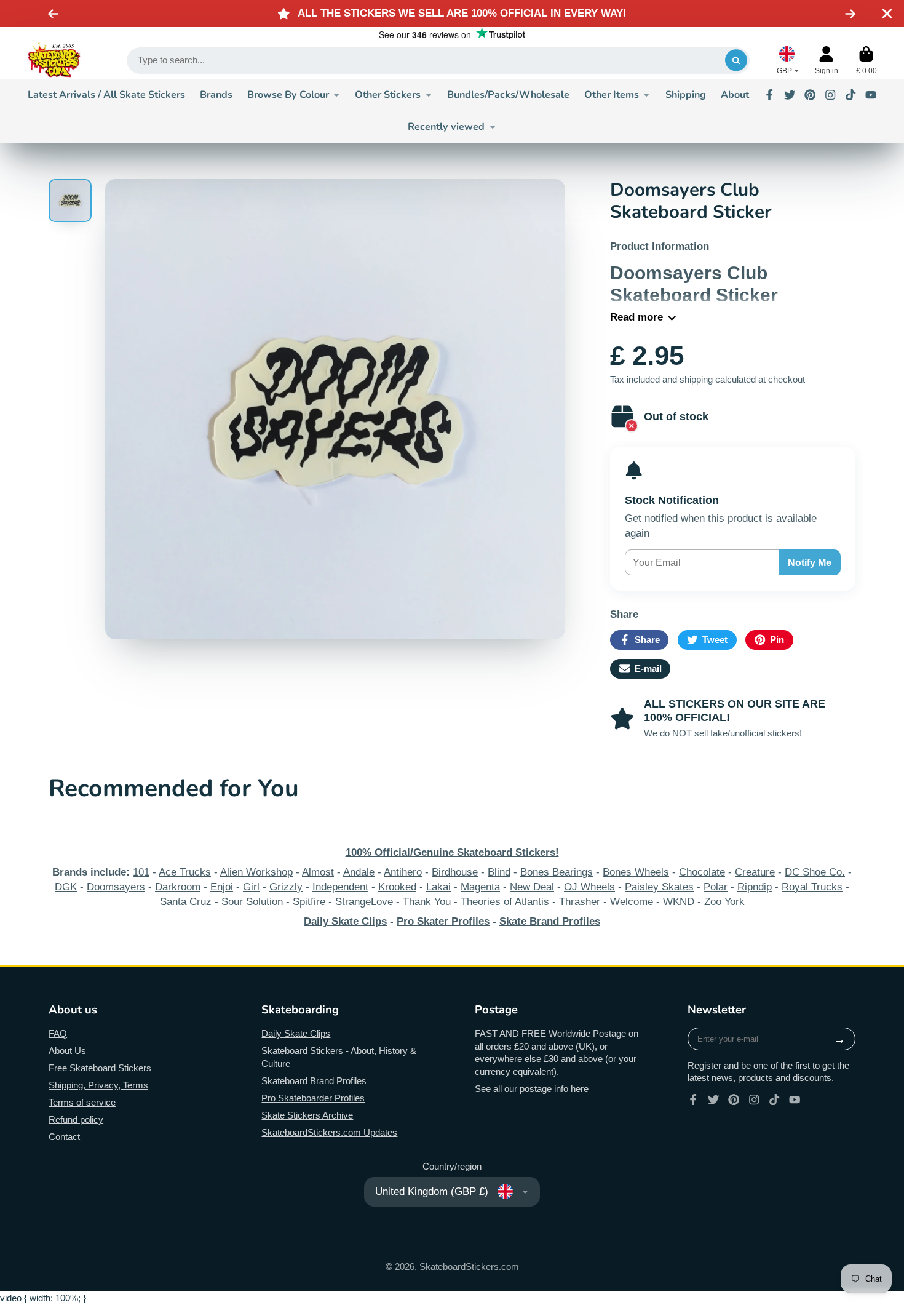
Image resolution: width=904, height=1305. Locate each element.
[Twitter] (789, 94)
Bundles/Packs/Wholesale (508, 95)
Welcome (631, 902)
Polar (716, 887)
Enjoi (221, 887)
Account (826, 60)
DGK (66, 887)
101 (141, 872)
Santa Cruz (186, 902)
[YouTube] (870, 94)
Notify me (809, 562)
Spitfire (309, 902)
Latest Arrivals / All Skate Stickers (106, 95)
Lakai (438, 887)
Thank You (427, 902)
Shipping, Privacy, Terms (98, 1085)
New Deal (532, 887)
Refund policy (76, 1120)
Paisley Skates (659, 887)
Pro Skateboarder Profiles (313, 1098)
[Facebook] (769, 94)
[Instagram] (830, 94)
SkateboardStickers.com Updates (329, 1133)
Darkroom (177, 887)
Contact (64, 1137)
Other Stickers (388, 95)
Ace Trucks (185, 872)
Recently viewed (446, 127)
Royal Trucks (812, 887)
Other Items (611, 95)
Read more (636, 317)
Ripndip (754, 887)
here (580, 1089)
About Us (67, 1051)
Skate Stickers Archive (307, 1115)
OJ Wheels (589, 887)
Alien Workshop (256, 872)
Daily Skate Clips (295, 1034)
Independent (340, 887)
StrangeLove (364, 902)
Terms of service (82, 1102)
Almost (318, 872)
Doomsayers (116, 887)
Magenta (480, 887)
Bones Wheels (636, 872)
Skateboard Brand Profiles (314, 1081)
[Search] (736, 60)
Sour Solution (252, 902)
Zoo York (724, 902)
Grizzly (286, 887)
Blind (499, 872)
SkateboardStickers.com (469, 1267)
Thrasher (579, 902)
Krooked (397, 887)
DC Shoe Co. (815, 872)
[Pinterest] (809, 94)
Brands (216, 95)
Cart (866, 60)
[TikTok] (850, 94)
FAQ (58, 1034)
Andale (359, 872)
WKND (678, 902)
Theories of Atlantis (505, 902)
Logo (54, 60)
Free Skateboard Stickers (100, 1068)
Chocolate (702, 872)
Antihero (403, 872)
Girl (251, 887)
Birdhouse (455, 872)
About (735, 95)
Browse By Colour (288, 95)
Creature (755, 872)
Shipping (685, 95)
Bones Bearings (556, 872)
